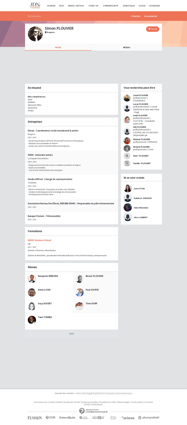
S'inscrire (135, 16)
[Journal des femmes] (35, 418)
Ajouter (154, 29)
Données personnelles (89, 402)
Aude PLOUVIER (140, 115)
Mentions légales (124, 402)
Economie (154, 5)
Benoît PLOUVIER (94, 276)
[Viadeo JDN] (113, 418)
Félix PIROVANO (141, 207)
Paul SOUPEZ (92, 289)
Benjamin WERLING (48, 276)
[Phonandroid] (149, 417)
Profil (58, 47)
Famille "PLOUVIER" (142, 163)
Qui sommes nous (40, 402)
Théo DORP (91, 303)
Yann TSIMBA (45, 317)
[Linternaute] (67, 417)
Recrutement (68, 402)
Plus (71, 333)
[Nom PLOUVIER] (127, 155)
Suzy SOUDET (45, 303)
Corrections (148, 402)
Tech (61, 5)
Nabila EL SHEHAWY (143, 198)
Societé (77, 402)
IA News (51, 5)
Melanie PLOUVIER (141, 139)
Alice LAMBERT (141, 217)
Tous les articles (137, 402)
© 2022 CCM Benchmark (93, 405)
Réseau (126, 47)
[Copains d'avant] (98, 417)
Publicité (59, 402)
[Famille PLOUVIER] (127, 163)
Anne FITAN (139, 188)
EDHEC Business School (39, 240)
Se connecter (150, 16)
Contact (51, 402)
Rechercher (36, 16)
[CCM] (50, 417)
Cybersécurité (110, 5)
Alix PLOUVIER (139, 127)
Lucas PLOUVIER (140, 104)
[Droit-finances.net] (83, 418)
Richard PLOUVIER (141, 147)
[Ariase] (128, 417)
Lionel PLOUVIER (140, 95)
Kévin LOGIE (44, 289)
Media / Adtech (76, 5)
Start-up (93, 5)
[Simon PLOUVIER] (35, 33)
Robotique (129, 5)
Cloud (142, 5)
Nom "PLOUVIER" (141, 155)
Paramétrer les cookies (107, 402)
